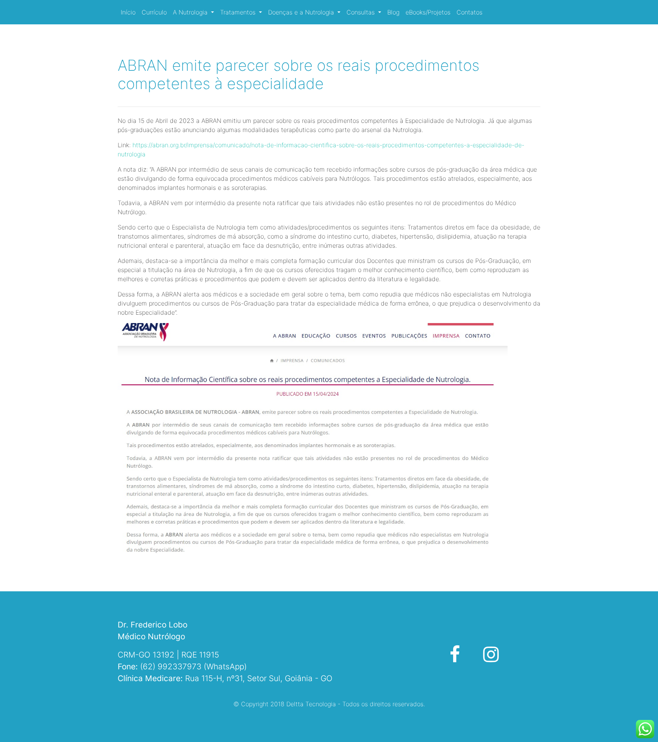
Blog (393, 12)
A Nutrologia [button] (191, 12)
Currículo (154, 12)
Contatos (469, 12)
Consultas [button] (362, 12)
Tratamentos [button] (238, 12)
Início (128, 12)
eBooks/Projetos (428, 12)
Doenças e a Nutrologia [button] (302, 12)
